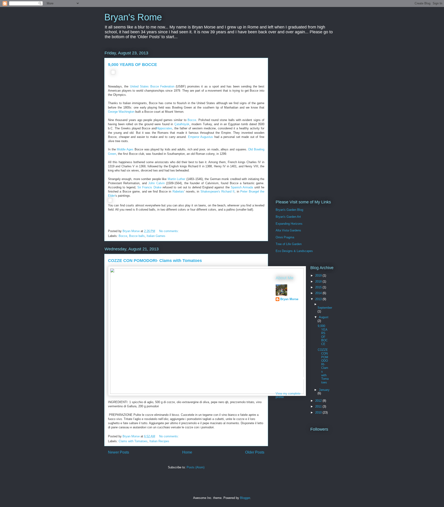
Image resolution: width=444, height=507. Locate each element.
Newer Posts (118, 452)
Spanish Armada (242, 187)
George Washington (121, 111)
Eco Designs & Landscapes (294, 251)
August (323, 317)
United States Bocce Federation (152, 86)
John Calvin (156, 183)
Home (187, 452)
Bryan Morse (289, 299)
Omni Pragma (285, 237)
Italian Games (156, 236)
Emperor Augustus (200, 137)
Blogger (245, 498)
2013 (319, 299)
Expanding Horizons (289, 223)
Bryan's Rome (133, 17)
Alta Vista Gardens (288, 230)
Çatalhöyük (181, 124)
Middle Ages (125, 149)
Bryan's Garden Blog (289, 210)
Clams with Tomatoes (133, 441)
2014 (319, 293)
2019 (319, 275)
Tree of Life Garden (289, 244)
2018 (319, 281)
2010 (319, 412)
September (325, 307)
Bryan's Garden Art (288, 216)
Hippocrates (164, 128)
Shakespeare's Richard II (216, 191)
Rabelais (178, 191)
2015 (319, 287)
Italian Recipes (159, 441)
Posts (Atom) (195, 467)
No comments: (169, 231)
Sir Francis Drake (149, 187)
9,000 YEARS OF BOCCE (132, 64)
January (324, 390)
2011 (319, 406)
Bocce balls (137, 236)
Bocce (192, 120)
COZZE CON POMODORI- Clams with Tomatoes (155, 260)
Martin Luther (176, 179)
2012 (319, 400)
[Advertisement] (307, 119)
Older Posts (254, 452)
